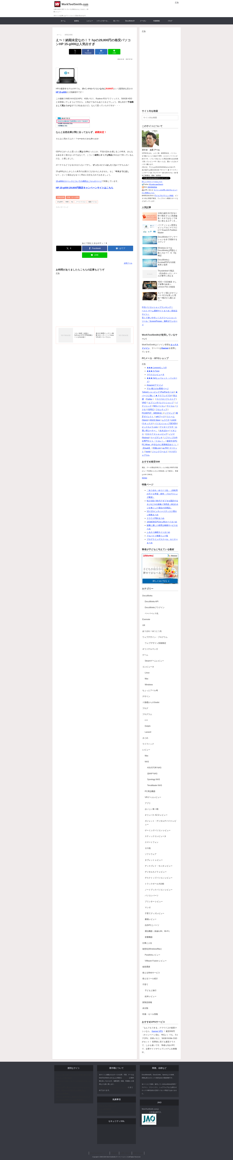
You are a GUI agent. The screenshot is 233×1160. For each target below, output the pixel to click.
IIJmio (144, 478)
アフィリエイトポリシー (108, 1112)
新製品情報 (60, 197)
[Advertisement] (150, 8)
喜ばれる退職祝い (63, 1093)
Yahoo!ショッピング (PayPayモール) (158, 392)
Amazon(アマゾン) (155, 385)
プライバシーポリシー (107, 1106)
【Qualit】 (146, 448)
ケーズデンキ (156, 438)
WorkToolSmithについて (99, 1153)
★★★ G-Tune (153, 371)
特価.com (157, 448)
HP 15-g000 (61, 92)
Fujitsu (149, 399)
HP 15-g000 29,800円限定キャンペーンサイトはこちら (84, 187)
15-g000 (60, 202)
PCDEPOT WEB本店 (152, 413)
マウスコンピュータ (155, 375)
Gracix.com (125, 1078)
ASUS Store (155, 420)
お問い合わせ (125, 1153)
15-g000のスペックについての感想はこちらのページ (79, 181)
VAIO (144, 403)
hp (72, 202)
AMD (67, 202)
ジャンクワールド (159, 452)
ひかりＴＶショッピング (156, 434)
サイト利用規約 (105, 1109)
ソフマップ (170, 413)
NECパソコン (159, 406)
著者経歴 (114, 1153)
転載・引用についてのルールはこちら (113, 1087)
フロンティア (161, 409)
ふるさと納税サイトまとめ (158, 532)
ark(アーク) (160, 417)
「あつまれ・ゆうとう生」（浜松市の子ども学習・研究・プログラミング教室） (162, 493)
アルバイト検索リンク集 (157, 536)
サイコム (171, 406)
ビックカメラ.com (150, 427)
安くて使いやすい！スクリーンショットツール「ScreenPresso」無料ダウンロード (159, 321)
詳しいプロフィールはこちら (152, 181)
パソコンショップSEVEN (165, 423)
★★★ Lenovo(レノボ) (157, 368)
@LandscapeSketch (156, 184)
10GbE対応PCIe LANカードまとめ (162, 522)
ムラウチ (166, 420)
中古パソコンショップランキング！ (157, 307)
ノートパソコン (81, 202)
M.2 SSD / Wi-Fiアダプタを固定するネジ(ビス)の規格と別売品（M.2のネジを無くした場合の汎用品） (162, 504)
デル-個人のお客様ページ (158, 388)
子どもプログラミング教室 (163, 195)
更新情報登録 (152, 187)
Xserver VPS (157, 1031)
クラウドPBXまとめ (155, 518)
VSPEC (150, 409)
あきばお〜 (164, 431)
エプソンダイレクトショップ (161, 403)
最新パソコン (92, 202)
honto (148, 452)
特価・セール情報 (73, 197)
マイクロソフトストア (166, 399)
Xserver (165, 348)
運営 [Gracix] (138, 1153)
